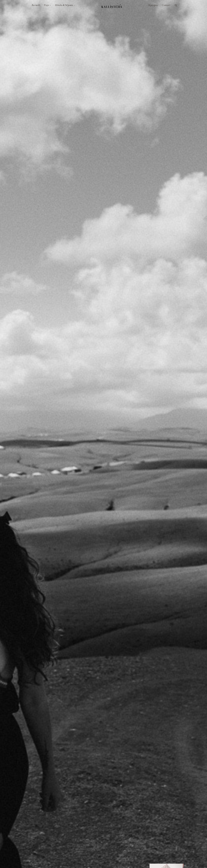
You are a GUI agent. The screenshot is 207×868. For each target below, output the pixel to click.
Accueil (36, 5)
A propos (153, 5)
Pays (46, 5)
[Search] (176, 5)
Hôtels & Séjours (64, 5)
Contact (166, 5)
